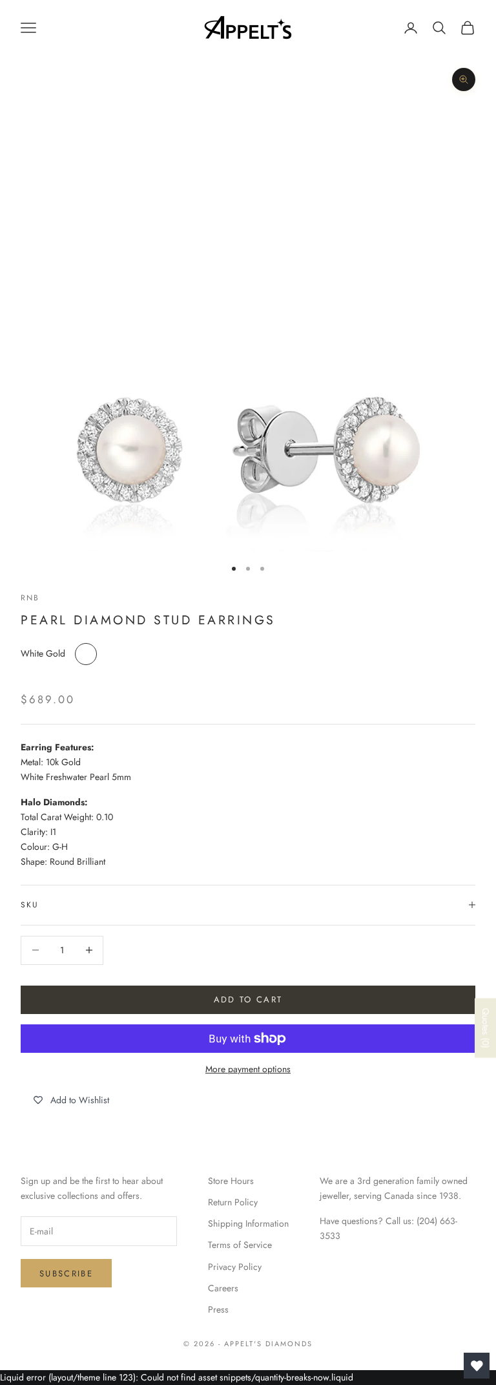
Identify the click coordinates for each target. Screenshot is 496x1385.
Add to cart (248, 999)
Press (218, 1309)
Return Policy (233, 1202)
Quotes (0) (485, 1028)
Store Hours (231, 1180)
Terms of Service (240, 1244)
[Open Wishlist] (477, 1366)
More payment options (248, 1069)
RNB (30, 598)
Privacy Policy (235, 1266)
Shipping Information (248, 1223)
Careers (223, 1288)
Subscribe (66, 1273)
